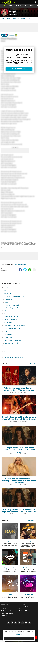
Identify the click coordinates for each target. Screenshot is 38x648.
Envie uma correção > (20, 264)
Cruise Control (8, 299)
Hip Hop (11, 14)
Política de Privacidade (25, 611)
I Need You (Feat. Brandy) (11, 305)
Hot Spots (3, 609)
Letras (2, 18)
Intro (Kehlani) (8, 337)
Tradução (11, 35)
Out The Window (8, 322)
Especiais (3, 607)
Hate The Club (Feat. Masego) (12, 340)
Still (5, 352)
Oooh (5, 331)
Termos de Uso (23, 609)
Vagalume (9, 2)
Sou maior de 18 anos (19, 69)
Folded (6, 287)
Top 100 (11, 6)
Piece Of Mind (8, 334)
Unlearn (6, 302)
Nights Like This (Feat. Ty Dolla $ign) (14, 325)
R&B (15, 14)
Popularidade (21, 18)
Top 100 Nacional (6, 611)
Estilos (18, 6)
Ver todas (33, 363)
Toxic (5, 314)
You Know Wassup (9, 355)
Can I (5, 346)
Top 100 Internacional (7, 613)
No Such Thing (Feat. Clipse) (12, 308)
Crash (6, 349)
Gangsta (6, 290)
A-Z (25, 6)
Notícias (31, 6)
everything (7, 293)
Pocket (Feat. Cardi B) (10, 319)
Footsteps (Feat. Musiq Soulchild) (13, 358)
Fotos (14, 18)
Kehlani (13, 11)
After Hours (7, 311)
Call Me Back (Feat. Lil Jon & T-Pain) (14, 296)
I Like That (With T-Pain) (11, 343)
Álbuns (8, 18)
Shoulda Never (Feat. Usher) (12, 328)
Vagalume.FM (32, 520)
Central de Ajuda (23, 607)
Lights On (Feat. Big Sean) (11, 317)
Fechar (19, 638)
